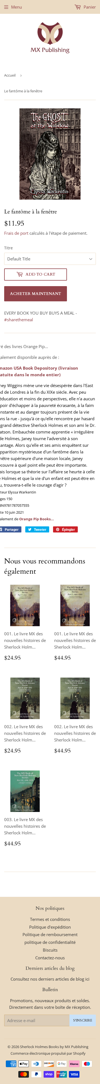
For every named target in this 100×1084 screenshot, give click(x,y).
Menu (16, 7)
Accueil (10, 75)
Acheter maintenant (35, 293)
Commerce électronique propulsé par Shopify (48, 1053)
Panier (89, 7)
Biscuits (50, 950)
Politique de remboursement (50, 934)
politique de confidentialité (50, 942)
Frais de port (16, 233)
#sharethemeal (18, 319)
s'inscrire (82, 1020)
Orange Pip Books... (36, 518)
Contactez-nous (50, 957)
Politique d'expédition (50, 927)
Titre (8, 247)
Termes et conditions (50, 919)
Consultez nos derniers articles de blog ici (50, 979)
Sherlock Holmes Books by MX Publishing (54, 1046)
